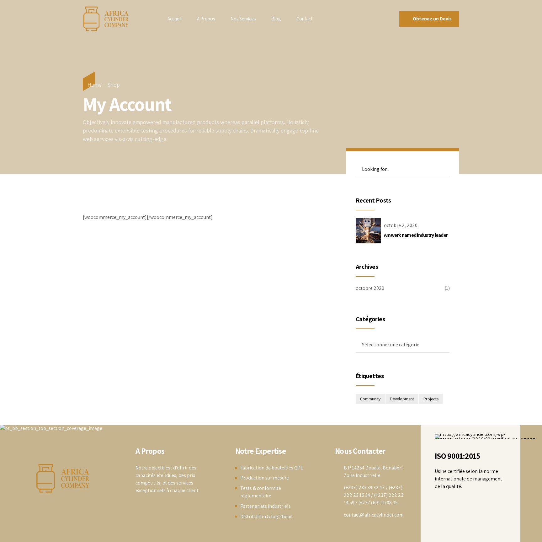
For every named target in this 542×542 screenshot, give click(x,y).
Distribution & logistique (266, 516)
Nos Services (243, 19)
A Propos (206, 19)
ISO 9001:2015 (457, 456)
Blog (276, 19)
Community (370, 399)
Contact (304, 19)
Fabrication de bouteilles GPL (271, 467)
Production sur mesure (264, 477)
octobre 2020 (370, 288)
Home (95, 84)
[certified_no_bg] (485, 436)
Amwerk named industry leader (416, 235)
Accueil (174, 19)
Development (402, 399)
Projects (430, 399)
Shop (113, 84)
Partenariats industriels (265, 506)
